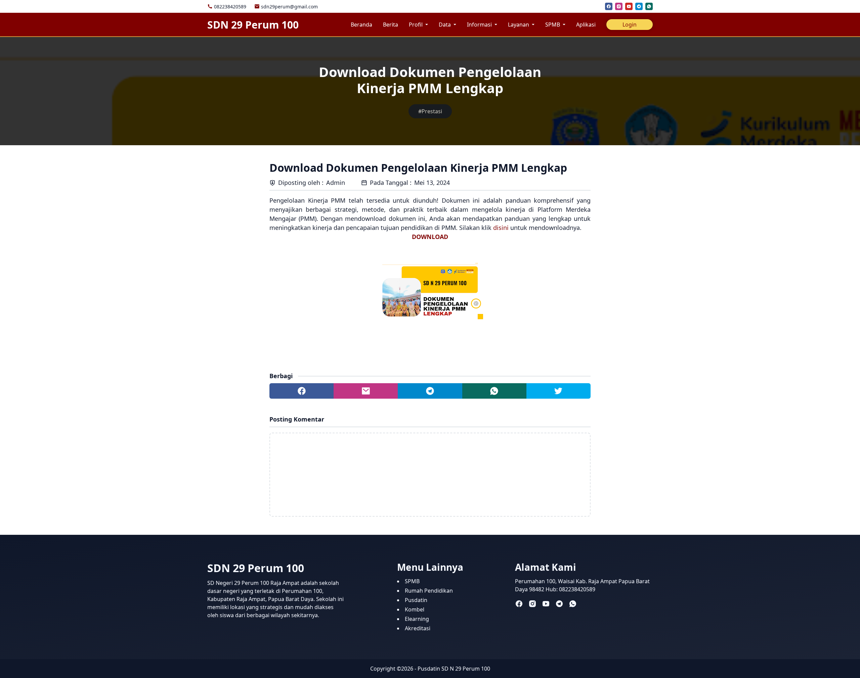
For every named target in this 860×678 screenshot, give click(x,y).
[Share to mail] (366, 391)
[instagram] (618, 6)
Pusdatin (416, 600)
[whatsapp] (649, 6)
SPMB (412, 581)
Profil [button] (416, 24)
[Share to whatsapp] (494, 391)
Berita (390, 24)
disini (501, 228)
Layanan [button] (519, 24)
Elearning (417, 619)
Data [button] (445, 24)
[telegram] (639, 6)
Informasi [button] (480, 24)
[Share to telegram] (430, 391)
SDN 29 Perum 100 (253, 25)
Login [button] (629, 24)
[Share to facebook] (301, 391)
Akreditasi (417, 628)
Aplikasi (586, 24)
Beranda (361, 24)
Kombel (414, 609)
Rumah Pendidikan (429, 590)
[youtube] (629, 6)
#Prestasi (430, 111)
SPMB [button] (553, 24)
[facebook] (608, 6)
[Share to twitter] (558, 391)
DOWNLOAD (430, 237)
